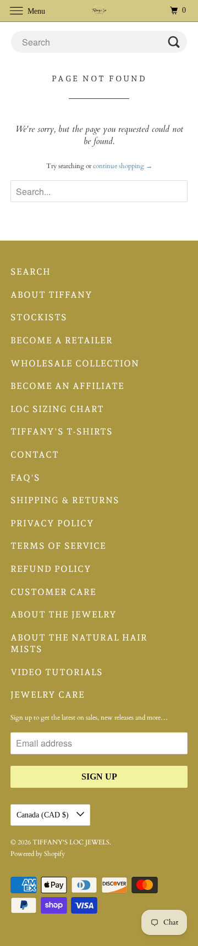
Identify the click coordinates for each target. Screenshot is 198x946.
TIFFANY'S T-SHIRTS (61, 431)
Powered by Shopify (37, 853)
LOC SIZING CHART (57, 409)
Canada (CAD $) (43, 815)
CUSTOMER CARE (53, 592)
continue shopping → (122, 166)
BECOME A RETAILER (61, 340)
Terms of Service (58, 546)
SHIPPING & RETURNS (64, 500)
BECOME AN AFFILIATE (67, 386)
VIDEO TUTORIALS (56, 672)
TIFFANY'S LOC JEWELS (70, 842)
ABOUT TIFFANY (51, 295)
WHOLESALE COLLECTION (74, 363)
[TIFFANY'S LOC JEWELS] (99, 10)
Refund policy (50, 569)
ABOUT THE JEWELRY (63, 614)
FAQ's (25, 477)
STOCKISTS (38, 317)
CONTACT (34, 454)
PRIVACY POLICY (52, 523)
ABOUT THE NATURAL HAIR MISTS (78, 643)
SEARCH (30, 271)
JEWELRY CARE (47, 694)
